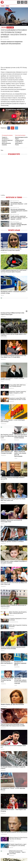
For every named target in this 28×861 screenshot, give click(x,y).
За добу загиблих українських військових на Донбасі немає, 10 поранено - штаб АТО (18, 218)
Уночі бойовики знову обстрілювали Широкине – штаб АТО (18, 204)
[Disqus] (14, 176)
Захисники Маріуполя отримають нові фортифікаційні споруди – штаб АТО (18, 224)
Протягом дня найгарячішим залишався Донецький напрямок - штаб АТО (18, 211)
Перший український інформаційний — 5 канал (2, 2)
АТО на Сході (10, 27)
